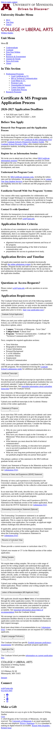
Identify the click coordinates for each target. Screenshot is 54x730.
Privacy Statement (27, 723)
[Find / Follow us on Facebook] (7, 695)
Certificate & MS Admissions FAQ (38, 140)
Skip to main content (9, 2)
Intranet (4, 678)
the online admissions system (19, 264)
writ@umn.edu (28, 219)
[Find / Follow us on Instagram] (7, 701)
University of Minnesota (22, 721)
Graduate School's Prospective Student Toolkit (25, 142)
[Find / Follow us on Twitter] (7, 697)
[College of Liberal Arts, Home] (27, 31)
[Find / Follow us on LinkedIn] (7, 699)
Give (3, 717)
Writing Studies (7, 33)
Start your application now (33, 310)
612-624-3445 (6, 690)
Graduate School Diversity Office (14, 144)
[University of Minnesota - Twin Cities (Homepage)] (27, 9)
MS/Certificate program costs (22, 177)
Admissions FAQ (11, 470)
